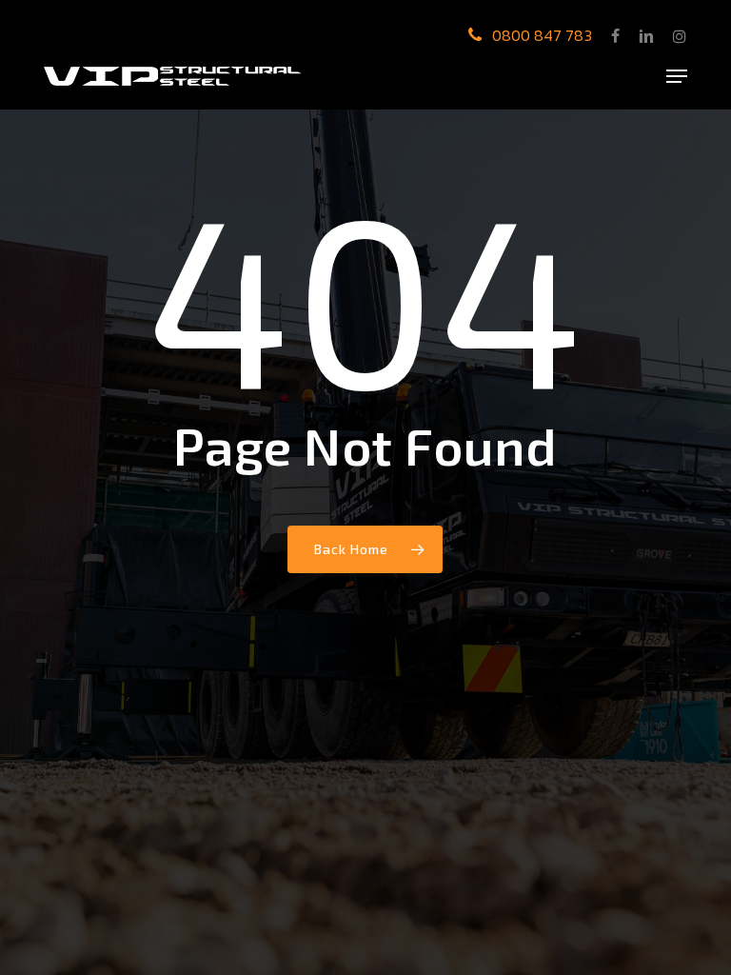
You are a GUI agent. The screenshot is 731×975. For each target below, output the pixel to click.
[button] (676, 76)
